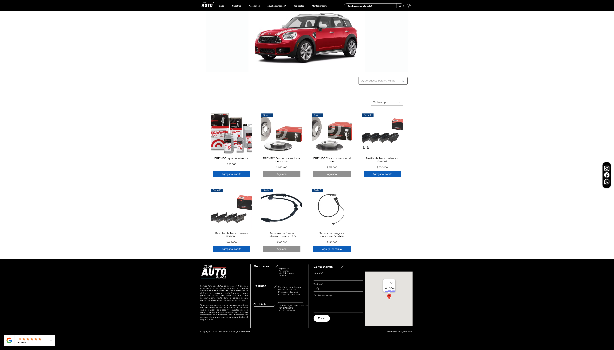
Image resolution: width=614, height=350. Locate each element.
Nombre (318, 273)
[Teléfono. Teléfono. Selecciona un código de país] (318, 289)
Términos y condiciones (289, 287)
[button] (409, 6)
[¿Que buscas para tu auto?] (400, 6)
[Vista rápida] (231, 133)
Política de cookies (287, 289)
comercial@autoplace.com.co (293, 305)
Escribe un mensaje (324, 295)
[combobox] (387, 102)
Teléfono (318, 284)
